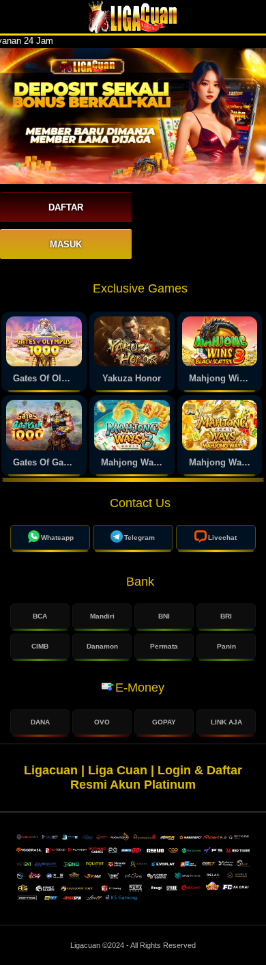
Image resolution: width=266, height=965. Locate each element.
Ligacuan (86, 945)
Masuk (66, 244)
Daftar (65, 207)
